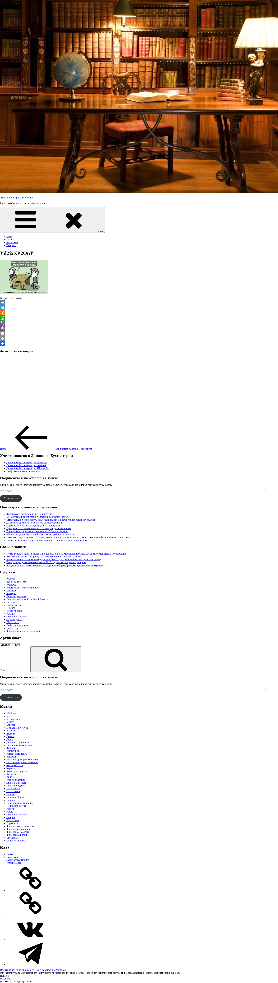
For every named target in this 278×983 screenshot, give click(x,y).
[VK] (139, 302)
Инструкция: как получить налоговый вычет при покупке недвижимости (47, 540)
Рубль (9, 811)
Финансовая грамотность (20, 826)
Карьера (10, 768)
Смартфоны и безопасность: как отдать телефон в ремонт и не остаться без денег (50, 519)
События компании (17, 625)
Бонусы (10, 724)
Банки (9, 716)
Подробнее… (7, 978)
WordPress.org (13, 862)
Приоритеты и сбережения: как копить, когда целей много (38, 528)
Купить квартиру (15, 779)
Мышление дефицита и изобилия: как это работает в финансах (41, 534)
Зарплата (11, 748)
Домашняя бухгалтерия (19, 745)
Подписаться (11, 498)
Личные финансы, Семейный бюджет (27, 599)
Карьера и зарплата (17, 771)
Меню (100, 231)
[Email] (139, 333)
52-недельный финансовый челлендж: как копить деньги (37, 516)
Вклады (10, 733)
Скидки (10, 817)
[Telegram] (139, 307)
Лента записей (14, 857)
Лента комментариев (17, 860)
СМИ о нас (12, 622)
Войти (10, 854)
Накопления (13, 791)
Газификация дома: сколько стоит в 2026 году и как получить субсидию (46, 562)
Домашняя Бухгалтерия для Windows (26, 462)
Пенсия (10, 800)
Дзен (9, 236)
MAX (9, 239)
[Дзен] (30, 890)
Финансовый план (16, 834)
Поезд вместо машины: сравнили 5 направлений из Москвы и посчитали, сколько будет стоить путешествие (66, 553)
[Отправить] (139, 343)
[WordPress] (139, 328)
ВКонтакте (12, 242)
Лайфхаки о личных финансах (23, 471)
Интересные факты (17, 753)
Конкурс (11, 593)
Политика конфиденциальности (17, 970)
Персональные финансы (19, 803)
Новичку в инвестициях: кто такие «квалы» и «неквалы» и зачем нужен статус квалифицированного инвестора (68, 537)
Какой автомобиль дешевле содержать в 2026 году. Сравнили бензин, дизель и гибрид (53, 559)
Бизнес (10, 722)
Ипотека (11, 590)
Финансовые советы (17, 832)
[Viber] (139, 323)
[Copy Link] (139, 338)
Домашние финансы (17, 742)
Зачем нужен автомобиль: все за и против (29, 514)
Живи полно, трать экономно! (16, 197)
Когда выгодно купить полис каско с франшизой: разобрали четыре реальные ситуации (54, 565)
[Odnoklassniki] (139, 312)
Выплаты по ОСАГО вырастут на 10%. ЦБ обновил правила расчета (44, 556)
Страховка (12, 823)
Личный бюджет (15, 785)
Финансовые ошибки (18, 829)
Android (10, 579)
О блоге (10, 607)
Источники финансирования (22, 762)
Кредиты (11, 774)
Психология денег (16, 805)
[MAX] (30, 915)
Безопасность (13, 719)
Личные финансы (16, 596)
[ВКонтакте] (30, 939)
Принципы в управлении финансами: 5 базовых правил (37, 531)
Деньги (10, 736)
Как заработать (14, 765)
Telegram (11, 245)
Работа (10, 808)
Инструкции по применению (22, 587)
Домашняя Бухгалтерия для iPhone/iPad (27, 468)
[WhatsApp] (139, 318)
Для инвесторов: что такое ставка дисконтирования (34, 522)
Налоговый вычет (16, 797)
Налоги (10, 794)
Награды (11, 602)
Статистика (12, 820)
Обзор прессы (14, 610)
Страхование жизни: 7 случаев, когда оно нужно (33, 525)
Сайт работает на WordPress (51, 970)
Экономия (12, 837)
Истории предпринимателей (22, 759)
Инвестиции (13, 750)
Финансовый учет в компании (23, 631)
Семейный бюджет (16, 616)
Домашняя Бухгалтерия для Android (26, 465)
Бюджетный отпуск (17, 727)
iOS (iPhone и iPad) (16, 581)
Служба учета (14, 619)
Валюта (10, 730)
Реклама (10, 613)
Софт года (12, 628)
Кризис (10, 777)
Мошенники (13, 788)
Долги (9, 739)
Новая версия (13, 605)
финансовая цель (15, 840)
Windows (11, 584)
